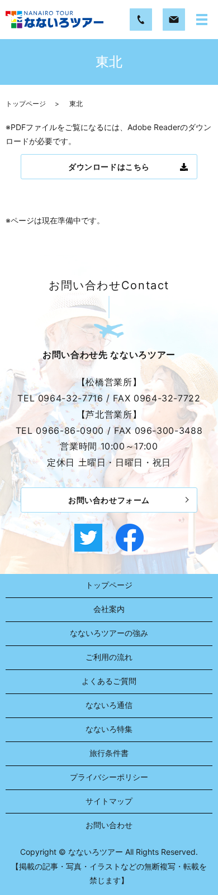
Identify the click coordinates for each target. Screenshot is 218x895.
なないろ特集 (109, 729)
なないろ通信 (109, 705)
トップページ (26, 103)
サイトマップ (109, 801)
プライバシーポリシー (109, 777)
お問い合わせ (109, 825)
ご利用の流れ (109, 657)
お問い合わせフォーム (109, 500)
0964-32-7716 (70, 398)
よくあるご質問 (109, 681)
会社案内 (109, 609)
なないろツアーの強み (109, 633)
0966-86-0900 (70, 430)
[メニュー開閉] (201, 19)
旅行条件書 (109, 753)
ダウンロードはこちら (109, 166)
